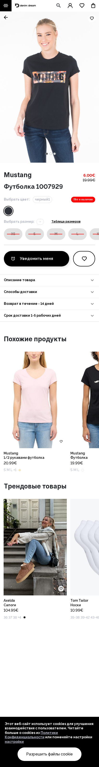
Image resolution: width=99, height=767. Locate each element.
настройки (14, 742)
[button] (49, 280)
